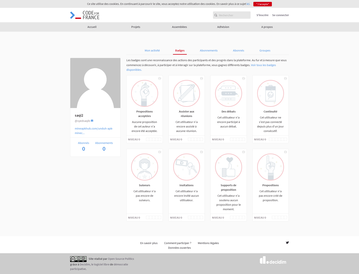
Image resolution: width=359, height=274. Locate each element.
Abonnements (209, 50)
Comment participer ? (177, 243)
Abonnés (238, 50)
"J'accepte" (262, 4)
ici (248, 4)
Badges (180, 50)
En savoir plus (149, 243)
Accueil (92, 27)
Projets (135, 27)
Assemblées (179, 27)
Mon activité (152, 50)
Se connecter (280, 15)
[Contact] (92, 120)
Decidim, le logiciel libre (94, 264)
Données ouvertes (179, 247)
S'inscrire (263, 15)
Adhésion (223, 27)
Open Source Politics (121, 259)
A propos (267, 27)
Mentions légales (208, 243)
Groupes (265, 50)
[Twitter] (287, 243)
